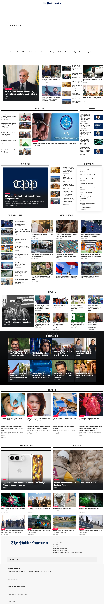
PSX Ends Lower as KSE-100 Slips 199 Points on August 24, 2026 (76, 67)
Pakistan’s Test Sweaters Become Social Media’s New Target (77, 307)
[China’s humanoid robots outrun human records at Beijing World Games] (7, 223)
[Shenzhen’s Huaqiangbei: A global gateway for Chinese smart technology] (7, 281)
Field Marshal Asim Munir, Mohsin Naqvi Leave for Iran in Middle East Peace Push (51, 79)
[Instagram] (18, 25)
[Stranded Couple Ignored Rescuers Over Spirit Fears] (91, 500)
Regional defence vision (86, 207)
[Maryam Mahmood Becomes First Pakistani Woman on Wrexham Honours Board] (95, 317)
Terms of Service (13, 579)
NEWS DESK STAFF (9, 205)
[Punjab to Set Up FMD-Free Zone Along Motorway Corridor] (55, 194)
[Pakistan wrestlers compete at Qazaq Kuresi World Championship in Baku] (95, 299)
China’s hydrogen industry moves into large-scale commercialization (21, 272)
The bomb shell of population (87, 203)
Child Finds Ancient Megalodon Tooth (62, 508)
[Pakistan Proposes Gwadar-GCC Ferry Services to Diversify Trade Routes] (66, 101)
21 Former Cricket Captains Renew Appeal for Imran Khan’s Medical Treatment (42, 307)
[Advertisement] (52, 27)
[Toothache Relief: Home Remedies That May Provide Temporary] (39, 405)
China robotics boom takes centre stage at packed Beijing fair (22, 231)
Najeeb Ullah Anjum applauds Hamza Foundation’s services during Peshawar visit (12, 428)
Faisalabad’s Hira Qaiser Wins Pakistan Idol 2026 (40, 354)
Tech (4, 479)
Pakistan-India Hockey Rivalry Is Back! (59, 306)
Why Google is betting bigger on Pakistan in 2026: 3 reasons (39, 531)
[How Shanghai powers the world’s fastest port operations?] (7, 256)
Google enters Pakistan (86, 192)
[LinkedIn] (20, 25)
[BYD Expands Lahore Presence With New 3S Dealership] (39, 500)
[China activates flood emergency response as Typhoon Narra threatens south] (7, 240)
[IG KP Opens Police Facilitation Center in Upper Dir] (25, 134)
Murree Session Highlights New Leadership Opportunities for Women (8, 125)
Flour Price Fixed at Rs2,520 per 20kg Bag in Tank (68, 186)
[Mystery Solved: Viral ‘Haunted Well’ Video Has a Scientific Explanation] (64, 522)
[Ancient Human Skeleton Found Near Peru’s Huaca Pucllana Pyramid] (66, 93)
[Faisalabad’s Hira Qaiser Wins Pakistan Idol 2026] (41, 348)
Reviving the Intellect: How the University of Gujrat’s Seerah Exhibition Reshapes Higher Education (85, 116)
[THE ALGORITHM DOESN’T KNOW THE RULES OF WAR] (98, 126)
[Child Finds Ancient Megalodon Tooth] (64, 500)
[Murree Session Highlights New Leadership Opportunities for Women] (25, 125)
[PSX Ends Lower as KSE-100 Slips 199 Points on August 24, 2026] (66, 68)
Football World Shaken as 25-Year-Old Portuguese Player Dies (17, 320)
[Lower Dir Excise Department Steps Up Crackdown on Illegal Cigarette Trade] (25, 117)
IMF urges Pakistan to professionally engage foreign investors (23, 197)
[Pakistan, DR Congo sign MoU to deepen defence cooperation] (93, 90)
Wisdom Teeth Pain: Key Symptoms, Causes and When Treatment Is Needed (12, 419)
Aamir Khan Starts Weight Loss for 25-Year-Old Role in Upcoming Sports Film (19, 353)
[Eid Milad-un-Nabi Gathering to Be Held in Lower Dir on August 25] (25, 142)
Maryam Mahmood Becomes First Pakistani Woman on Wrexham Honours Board (94, 325)
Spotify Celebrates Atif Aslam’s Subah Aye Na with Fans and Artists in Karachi (41, 375)
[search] (95, 25)
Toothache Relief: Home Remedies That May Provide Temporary (38, 419)
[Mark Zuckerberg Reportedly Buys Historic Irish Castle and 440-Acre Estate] (42, 268)
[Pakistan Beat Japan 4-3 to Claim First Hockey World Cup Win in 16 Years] (42, 317)
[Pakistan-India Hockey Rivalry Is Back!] (60, 299)
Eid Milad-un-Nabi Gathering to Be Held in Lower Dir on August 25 (8, 142)
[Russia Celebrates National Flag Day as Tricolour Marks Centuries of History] (67, 268)
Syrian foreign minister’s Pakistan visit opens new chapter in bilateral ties (92, 79)
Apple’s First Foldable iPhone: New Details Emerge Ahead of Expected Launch (24, 483)
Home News (11, 601)
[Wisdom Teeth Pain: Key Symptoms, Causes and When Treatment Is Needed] (13, 405)
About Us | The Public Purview (16, 586)
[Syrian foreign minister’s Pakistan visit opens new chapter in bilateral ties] (93, 71)
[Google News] (15, 25)
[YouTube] (13, 25)
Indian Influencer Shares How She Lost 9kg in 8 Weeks (84, 353)
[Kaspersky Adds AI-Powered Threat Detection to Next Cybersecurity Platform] (13, 500)
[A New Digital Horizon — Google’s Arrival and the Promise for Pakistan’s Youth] (98, 133)
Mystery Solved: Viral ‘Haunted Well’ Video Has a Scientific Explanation (63, 531)
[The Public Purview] (52, 25)
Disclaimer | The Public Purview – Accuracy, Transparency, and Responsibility (29, 571)
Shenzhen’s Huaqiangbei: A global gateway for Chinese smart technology (21, 281)
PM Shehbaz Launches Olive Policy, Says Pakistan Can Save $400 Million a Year (21, 94)
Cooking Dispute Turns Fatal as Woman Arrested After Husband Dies (66, 235)
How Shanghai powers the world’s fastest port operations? (21, 256)
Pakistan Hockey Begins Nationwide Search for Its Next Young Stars (77, 324)
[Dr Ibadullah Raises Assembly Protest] (25, 151)
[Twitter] (11, 25)
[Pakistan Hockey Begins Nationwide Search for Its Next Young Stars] (78, 317)
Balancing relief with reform (87, 183)
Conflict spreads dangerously (87, 174)
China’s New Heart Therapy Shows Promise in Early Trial (89, 419)
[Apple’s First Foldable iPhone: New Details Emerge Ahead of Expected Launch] (26, 470)
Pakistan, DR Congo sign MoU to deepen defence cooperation (92, 98)
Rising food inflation (85, 169)
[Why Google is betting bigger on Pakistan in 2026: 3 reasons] (39, 522)
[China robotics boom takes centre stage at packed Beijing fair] (7, 231)
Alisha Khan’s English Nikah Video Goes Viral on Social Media (85, 375)
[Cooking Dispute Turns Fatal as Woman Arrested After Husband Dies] (67, 226)
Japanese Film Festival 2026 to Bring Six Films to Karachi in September (63, 353)
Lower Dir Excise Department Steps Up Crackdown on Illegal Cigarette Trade (8, 116)
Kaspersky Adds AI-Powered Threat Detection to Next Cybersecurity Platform (13, 509)
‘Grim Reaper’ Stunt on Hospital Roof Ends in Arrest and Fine (90, 531)
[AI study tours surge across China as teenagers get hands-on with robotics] (7, 248)
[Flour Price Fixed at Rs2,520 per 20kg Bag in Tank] (55, 186)
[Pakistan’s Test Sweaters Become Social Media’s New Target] (78, 299)
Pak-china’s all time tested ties (88, 188)
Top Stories (8, 89)
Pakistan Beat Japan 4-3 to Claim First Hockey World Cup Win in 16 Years (42, 324)
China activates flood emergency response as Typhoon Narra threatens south (22, 239)
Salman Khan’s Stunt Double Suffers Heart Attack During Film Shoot (63, 375)
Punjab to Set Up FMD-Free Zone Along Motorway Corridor (68, 193)
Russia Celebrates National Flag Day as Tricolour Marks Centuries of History (66, 276)
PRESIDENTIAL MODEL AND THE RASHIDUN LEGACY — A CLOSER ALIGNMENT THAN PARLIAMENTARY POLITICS (85, 151)
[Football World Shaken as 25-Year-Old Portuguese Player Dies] (18, 311)
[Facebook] (9, 25)
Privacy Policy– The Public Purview (17, 594)
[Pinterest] (17, 25)
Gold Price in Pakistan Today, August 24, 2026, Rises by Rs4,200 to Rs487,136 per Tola (77, 84)
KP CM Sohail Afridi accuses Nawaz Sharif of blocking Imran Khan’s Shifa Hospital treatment (51, 99)
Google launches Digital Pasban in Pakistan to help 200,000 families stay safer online (12, 531)
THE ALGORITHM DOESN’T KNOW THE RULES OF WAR (85, 125)
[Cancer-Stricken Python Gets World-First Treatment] (65, 405)
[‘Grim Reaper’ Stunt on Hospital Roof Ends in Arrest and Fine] (91, 522)
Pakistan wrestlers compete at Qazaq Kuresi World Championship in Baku (95, 308)
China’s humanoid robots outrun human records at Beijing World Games (21, 223)
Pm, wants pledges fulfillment (87, 178)
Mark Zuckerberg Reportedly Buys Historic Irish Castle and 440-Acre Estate (40, 277)
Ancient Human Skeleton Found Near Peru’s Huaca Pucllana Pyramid (76, 92)
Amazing (57, 479)
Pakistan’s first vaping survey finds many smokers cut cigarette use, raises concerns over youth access (90, 428)
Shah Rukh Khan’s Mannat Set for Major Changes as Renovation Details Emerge (18, 375)
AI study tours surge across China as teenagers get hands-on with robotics (22, 248)
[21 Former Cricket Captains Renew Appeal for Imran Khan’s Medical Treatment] (42, 299)
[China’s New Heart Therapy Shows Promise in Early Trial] (91, 405)
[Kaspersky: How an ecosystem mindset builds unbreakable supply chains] (98, 142)
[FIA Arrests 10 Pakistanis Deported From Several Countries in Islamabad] (55, 127)
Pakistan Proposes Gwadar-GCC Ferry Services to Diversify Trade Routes (76, 100)
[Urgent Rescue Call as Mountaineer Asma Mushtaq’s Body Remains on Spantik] (60, 317)
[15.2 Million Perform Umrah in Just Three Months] (42, 226)
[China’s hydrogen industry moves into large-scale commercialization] (7, 273)
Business (7, 193)
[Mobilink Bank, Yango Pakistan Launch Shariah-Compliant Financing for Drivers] (55, 201)
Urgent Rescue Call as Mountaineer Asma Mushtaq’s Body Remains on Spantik (59, 325)
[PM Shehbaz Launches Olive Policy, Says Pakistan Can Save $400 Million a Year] (66, 76)
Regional (35, 140)
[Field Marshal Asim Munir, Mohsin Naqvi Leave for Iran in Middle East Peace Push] (51, 71)
